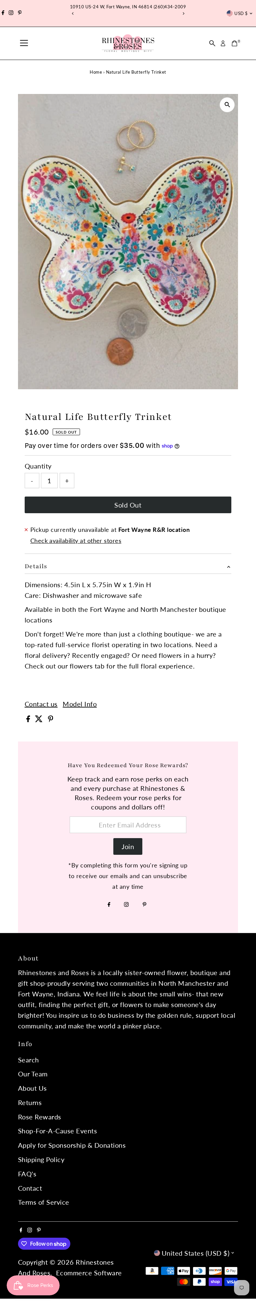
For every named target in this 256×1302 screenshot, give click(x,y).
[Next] (183, 13)
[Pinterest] (19, 13)
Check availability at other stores (75, 541)
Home (96, 72)
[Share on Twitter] (40, 719)
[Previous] (72, 13)
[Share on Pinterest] (50, 719)
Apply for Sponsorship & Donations (72, 1145)
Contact (30, 1188)
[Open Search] (212, 43)
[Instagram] (11, 13)
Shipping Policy (41, 1159)
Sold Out (127, 505)
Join (128, 846)
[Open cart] (234, 43)
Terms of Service (43, 1202)
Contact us (41, 703)
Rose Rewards (39, 1117)
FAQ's (27, 1174)
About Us (32, 1088)
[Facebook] (3, 13)
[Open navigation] (24, 43)
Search (28, 1060)
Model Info (80, 703)
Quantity (38, 466)
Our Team (33, 1074)
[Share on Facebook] (29, 719)
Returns (30, 1102)
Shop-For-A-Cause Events (57, 1131)
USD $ (241, 13)
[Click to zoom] (227, 104)
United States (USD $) (196, 1253)
